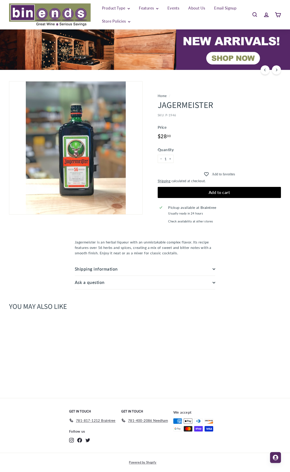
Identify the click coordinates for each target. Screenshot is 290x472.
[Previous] (265, 69)
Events (173, 8)
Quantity (166, 149)
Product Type (114, 8)
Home (162, 96)
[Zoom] (75, 147)
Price (162, 127)
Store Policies (114, 21)
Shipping (164, 181)
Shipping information (96, 269)
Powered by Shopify (142, 462)
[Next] (276, 69)
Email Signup (225, 8)
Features (147, 8)
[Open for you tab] (275, 457)
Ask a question (90, 282)
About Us (196, 8)
